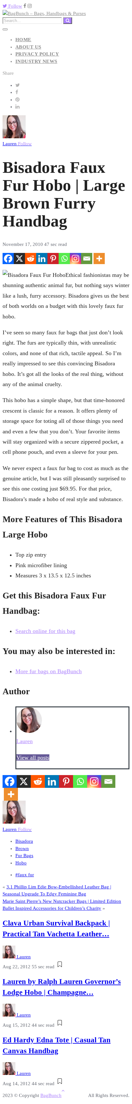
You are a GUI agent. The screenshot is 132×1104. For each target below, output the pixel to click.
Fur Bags (24, 855)
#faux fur (24, 874)
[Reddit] (30, 258)
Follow (14, 6)
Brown (22, 848)
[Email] (86, 258)
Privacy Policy (37, 54)
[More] (99, 258)
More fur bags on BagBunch (48, 671)
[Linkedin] (41, 258)
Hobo (21, 862)
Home (23, 39)
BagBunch (51, 1095)
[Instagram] (75, 258)
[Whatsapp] (64, 258)
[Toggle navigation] (5, 29)
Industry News (36, 61)
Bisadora (24, 841)
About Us (28, 46)
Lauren (17, 143)
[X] (19, 258)
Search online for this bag (45, 631)
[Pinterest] (53, 258)
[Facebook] (8, 258)
